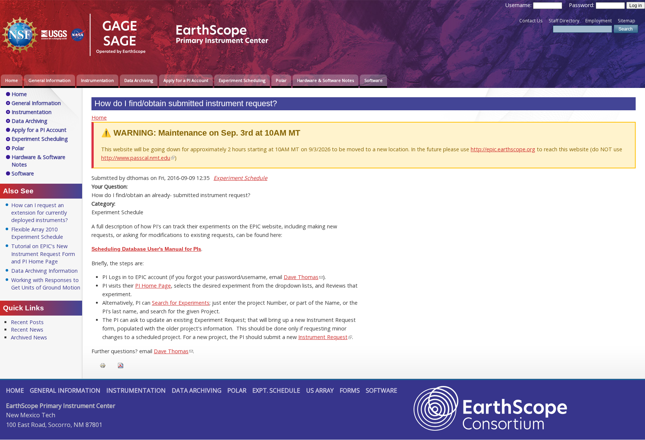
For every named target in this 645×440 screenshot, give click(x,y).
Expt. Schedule (276, 390)
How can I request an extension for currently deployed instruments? (39, 213)
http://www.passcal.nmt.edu (135, 157)
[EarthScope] (490, 428)
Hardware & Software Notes (325, 80)
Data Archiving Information (44, 270)
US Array (320, 390)
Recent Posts (27, 322)
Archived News (29, 337)
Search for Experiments (180, 302)
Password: (582, 5)
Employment (598, 21)
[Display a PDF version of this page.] (121, 364)
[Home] (140, 57)
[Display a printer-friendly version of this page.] (103, 364)
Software (373, 80)
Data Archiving (138, 80)
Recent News (27, 329)
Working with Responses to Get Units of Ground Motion (45, 283)
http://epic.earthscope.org (503, 149)
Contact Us (531, 21)
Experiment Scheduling (242, 80)
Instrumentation (97, 80)
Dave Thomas (301, 277)
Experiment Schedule (240, 177)
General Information (49, 80)
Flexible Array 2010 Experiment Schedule (37, 233)
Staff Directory (564, 21)
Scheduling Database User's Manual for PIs (146, 249)
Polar (281, 80)
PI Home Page (153, 285)
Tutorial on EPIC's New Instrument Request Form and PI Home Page (43, 254)
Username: (519, 5)
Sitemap (626, 21)
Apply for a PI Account (185, 80)
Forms (350, 390)
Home (11, 80)
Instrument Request (323, 337)
